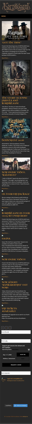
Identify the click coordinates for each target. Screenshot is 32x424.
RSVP (22, 358)
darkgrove (25, 416)
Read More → (5, 58)
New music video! (14, 259)
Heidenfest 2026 (13, 140)
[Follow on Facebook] (12, 420)
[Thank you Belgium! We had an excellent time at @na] (16, 390)
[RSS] (22, 420)
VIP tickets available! (9, 310)
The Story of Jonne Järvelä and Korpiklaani (14, 100)
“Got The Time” (11, 42)
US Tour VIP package (16, 194)
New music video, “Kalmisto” (13, 174)
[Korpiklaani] (16, 7)
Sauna (6, 238)
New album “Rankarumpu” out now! (15, 285)
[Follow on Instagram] (16, 420)
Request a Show (16, 365)
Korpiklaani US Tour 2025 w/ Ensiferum (16, 214)
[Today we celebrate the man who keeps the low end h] (16, 385)
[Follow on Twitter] (9, 420)
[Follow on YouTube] (19, 420)
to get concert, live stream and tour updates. (13, 346)
